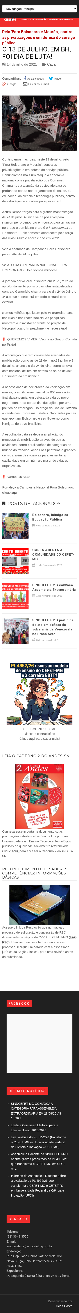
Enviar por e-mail (38, 84)
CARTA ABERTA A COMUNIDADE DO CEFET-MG (53, 554)
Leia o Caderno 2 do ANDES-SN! (36, 756)
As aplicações (35, 78)
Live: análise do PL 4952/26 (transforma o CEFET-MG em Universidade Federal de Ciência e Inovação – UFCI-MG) (38, 1142)
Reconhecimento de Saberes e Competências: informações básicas (36, 873)
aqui (32, 738)
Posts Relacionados (34, 503)
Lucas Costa (63, 1306)
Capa (51, 64)
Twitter (58, 78)
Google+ (12, 84)
